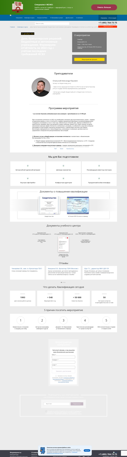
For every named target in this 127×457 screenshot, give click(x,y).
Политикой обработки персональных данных (65, 381)
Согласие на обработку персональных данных (64, 378)
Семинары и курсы (29, 18)
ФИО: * (54, 354)
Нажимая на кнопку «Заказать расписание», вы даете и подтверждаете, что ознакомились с (63, 379)
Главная (12, 27)
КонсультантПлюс (42, 18)
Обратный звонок (108, 26)
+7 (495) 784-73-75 (108, 23)
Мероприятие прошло (89, 59)
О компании (79, 18)
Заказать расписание (63, 371)
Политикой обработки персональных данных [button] (62, 452)
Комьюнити (19, 18)
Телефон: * (55, 359)
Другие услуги (70, 18)
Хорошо (87, 450)
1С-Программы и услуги (56, 18)
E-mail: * (54, 365)
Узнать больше (104, 7)
